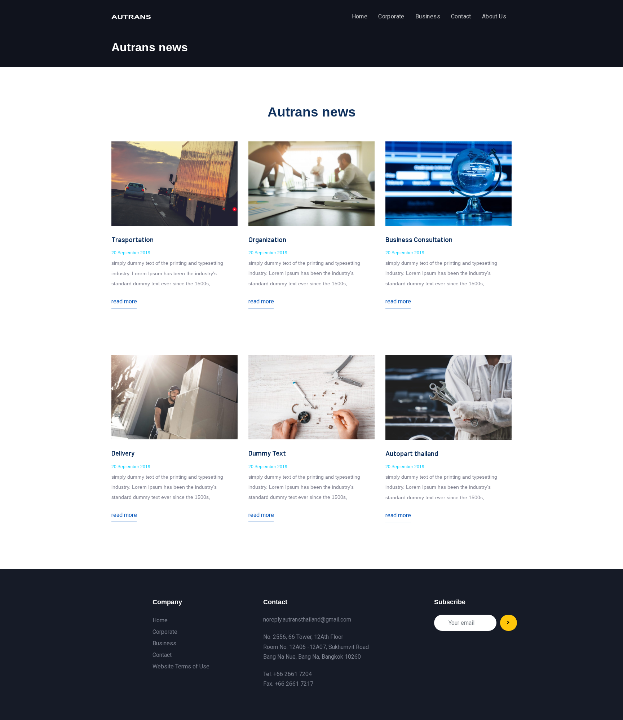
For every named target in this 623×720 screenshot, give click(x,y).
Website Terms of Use (181, 666)
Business (164, 643)
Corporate (165, 631)
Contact (162, 654)
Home (160, 620)
